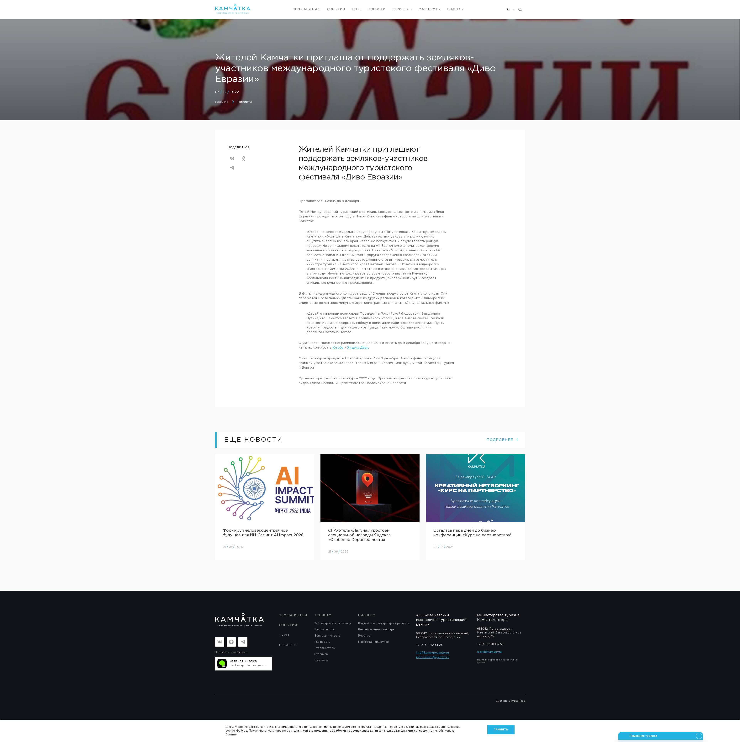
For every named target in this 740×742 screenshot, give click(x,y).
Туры (356, 9)
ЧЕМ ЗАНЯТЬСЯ (307, 9)
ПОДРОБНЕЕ (500, 439)
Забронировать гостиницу (332, 623)
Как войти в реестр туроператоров (383, 623)
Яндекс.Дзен (357, 347)
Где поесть (322, 642)
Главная (221, 102)
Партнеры (321, 660)
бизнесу (366, 615)
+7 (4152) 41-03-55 (490, 644)
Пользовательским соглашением (409, 731)
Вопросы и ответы (327, 636)
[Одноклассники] (243, 158)
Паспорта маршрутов (373, 642)
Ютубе (337, 347)
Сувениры (321, 654)
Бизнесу (455, 9)
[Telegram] (232, 167)
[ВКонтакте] (232, 158)
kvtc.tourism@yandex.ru (432, 657)
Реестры (364, 636)
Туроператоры (325, 648)
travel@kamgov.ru (489, 652)
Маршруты (430, 9)
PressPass (518, 701)
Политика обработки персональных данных (497, 661)
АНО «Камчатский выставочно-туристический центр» (441, 620)
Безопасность (324, 629)
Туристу (322, 615)
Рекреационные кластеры (376, 629)
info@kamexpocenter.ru (432, 653)
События (336, 9)
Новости (377, 9)
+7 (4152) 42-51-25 (429, 645)
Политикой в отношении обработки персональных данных (336, 731)
